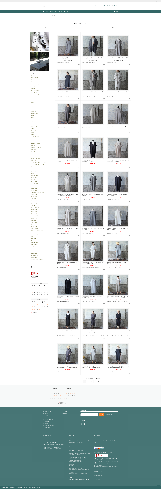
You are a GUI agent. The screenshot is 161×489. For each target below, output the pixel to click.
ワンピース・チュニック (56, 15)
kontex (32, 134)
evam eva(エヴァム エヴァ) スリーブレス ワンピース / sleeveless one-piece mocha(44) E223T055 (118, 297)
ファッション (33, 75)
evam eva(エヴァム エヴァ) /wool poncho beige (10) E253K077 (117, 126)
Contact (51, 11)
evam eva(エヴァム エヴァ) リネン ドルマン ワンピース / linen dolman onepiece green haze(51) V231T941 (93, 367)
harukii (32, 128)
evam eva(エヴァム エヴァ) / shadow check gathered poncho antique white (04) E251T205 (67, 195)
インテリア (33, 86)
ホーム (44, 15)
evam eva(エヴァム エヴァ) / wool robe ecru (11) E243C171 (117, 92)
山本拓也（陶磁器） (35, 228)
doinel (32, 236)
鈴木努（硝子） (34, 205)
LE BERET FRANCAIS (35, 242)
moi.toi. (32, 138)
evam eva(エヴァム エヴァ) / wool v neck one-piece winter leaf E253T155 (67, 126)
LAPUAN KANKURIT (35, 136)
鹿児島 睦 (33, 179)
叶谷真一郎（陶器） (35, 183)
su (31, 141)
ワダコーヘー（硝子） (35, 234)
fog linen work (34, 121)
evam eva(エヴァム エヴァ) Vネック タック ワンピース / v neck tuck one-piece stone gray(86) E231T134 (93, 331)
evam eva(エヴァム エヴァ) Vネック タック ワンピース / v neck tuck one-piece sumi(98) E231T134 (118, 331)
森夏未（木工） (34, 224)
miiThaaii (32, 240)
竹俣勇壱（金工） (34, 209)
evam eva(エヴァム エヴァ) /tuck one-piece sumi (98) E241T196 (68, 297)
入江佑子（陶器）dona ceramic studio (38, 162)
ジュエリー (33, 79)
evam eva (48, 15)
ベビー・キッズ (34, 92)
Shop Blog (65, 11)
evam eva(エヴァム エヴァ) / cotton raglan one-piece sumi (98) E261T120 (67, 92)
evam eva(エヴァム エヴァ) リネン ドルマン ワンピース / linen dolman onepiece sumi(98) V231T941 (118, 367)
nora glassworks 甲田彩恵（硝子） (38, 192)
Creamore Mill (33, 220)
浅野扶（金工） (34, 153)
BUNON (32, 115)
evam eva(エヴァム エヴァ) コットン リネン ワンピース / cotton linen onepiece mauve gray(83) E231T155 (68, 367)
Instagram (34, 267)
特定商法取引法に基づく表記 (48, 425)
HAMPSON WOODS (35, 248)
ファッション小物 (34, 77)
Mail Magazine (58, 11)
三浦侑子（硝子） (34, 222)
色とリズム (33, 166)
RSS (43, 423)
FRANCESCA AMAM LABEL (36, 124)
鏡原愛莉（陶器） (34, 177)
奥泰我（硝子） (34, 171)
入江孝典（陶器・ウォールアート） (38, 164)
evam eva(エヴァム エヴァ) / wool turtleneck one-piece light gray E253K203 (93, 126)
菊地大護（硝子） (34, 188)
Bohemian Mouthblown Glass (37, 259)
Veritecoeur (33, 145)
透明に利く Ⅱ (33, 102)
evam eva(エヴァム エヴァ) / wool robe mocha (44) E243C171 (92, 92)
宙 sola (32, 173)
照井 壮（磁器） (34, 213)
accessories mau (34, 104)
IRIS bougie (33, 130)
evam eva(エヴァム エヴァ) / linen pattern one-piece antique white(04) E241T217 (92, 263)
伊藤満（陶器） (34, 160)
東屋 (32, 156)
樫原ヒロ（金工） (34, 181)
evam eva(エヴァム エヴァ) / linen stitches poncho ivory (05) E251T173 (117, 229)
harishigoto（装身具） (35, 126)
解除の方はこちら (109, 414)
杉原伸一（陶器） (34, 200)
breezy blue (33, 111)
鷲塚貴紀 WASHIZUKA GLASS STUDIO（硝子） (39, 231)
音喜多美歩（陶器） (35, 175)
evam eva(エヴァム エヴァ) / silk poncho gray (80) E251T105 (117, 58)
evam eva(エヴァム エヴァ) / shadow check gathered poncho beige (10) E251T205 (118, 161)
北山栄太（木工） (34, 185)
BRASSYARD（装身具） (35, 113)
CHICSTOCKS (34, 244)
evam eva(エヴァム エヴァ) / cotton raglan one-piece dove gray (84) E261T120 (67, 58)
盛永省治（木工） (34, 226)
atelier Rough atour (35, 106)
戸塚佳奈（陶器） (34, 211)
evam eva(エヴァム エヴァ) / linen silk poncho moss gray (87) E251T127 (92, 195)
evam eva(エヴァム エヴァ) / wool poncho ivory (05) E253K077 (67, 161)
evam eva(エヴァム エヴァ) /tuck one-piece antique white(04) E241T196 (92, 297)
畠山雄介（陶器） (34, 218)
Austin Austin (33, 238)
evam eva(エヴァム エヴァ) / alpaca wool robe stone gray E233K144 (92, 58)
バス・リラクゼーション (36, 90)
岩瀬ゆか (32, 168)
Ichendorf (33, 246)
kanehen (32, 132)
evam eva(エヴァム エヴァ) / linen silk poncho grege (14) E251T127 (67, 229)
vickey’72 (33, 151)
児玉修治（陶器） (34, 196)
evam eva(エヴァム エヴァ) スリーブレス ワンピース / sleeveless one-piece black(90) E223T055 (67, 331)
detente (32, 117)
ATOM (46, 423)
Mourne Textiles (34, 253)
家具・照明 (33, 88)
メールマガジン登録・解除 (48, 419)
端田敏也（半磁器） (35, 215)
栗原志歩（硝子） (34, 190)
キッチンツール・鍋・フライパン (37, 84)
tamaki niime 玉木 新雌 (35, 143)
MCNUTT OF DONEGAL (36, 251)
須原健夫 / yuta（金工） (36, 207)
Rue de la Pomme (34, 255)
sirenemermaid (34, 257)
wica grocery (33, 149)
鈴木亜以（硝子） (34, 203)
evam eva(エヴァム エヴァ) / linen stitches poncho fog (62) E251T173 (93, 229)
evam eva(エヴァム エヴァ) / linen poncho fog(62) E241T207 (117, 263)
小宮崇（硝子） (34, 198)
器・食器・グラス (34, 81)
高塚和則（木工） (34, 194)
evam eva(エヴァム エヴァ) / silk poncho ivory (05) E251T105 (67, 263)
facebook (34, 264)
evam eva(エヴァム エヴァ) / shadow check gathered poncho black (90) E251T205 (93, 161)
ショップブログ (46, 421)
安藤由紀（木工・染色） (36, 158)
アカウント (157, 1)
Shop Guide (45, 11)
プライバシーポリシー (47, 427)
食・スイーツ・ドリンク (36, 94)
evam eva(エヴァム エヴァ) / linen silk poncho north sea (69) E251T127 (117, 195)
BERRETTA (33, 109)
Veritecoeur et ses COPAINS (36, 147)
